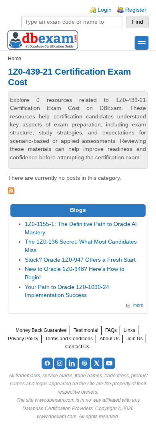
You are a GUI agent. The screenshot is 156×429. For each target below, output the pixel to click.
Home (14, 58)
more (138, 305)
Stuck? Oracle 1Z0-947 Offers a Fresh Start (80, 260)
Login (105, 10)
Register (135, 10)
